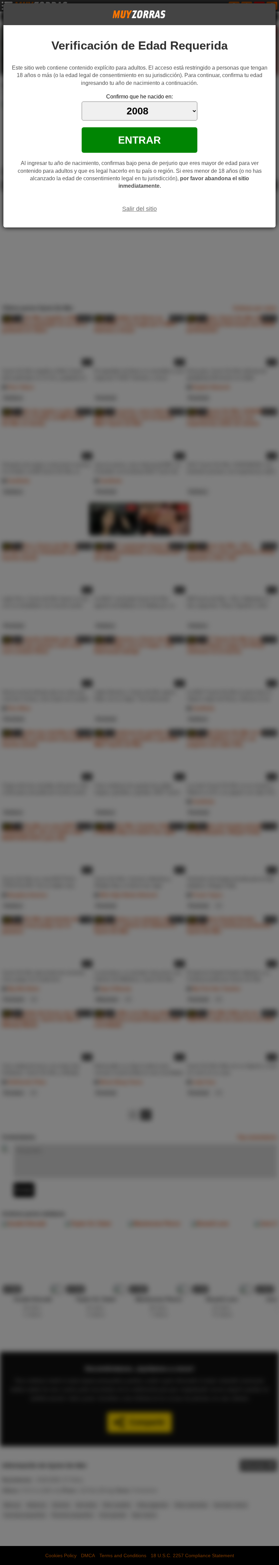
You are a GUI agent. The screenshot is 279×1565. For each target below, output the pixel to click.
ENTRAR (139, 140)
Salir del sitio (139, 208)
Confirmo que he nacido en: (139, 96)
